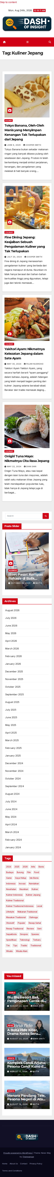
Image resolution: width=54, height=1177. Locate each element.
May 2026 (10, 633)
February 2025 (13, 748)
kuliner (35, 889)
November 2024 (14, 770)
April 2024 (11, 824)
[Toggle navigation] (27, 42)
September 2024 (14, 786)
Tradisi (24, 945)
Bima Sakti (39, 1039)
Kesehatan (11, 889)
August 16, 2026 (19, 1104)
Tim (8, 945)
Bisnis (41, 866)
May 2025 (10, 725)
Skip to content (8, 2)
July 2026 (10, 617)
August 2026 (12, 610)
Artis (33, 866)
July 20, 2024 (14, 257)
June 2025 (11, 717)
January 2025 (13, 755)
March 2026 (12, 648)
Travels (11, 993)
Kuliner (8, 120)
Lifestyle (10, 911)
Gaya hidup (20, 878)
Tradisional (36, 945)
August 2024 (12, 793)
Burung (20, 872)
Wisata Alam (21, 951)
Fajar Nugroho (34, 364)
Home (4, 1163)
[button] (50, 42)
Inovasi (22, 883)
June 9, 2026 (14, 145)
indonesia (10, 883)
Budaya (9, 872)
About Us (14, 1163)
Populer (21, 923)
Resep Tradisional (14, 928)
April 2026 (11, 640)
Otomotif (10, 923)
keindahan (34, 883)
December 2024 (14, 763)
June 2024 (11, 809)
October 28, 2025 (20, 583)
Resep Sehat (35, 923)
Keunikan (24, 889)
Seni (39, 928)
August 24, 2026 (19, 1006)
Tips (15, 945)
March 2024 (12, 832)
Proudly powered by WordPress (18, 1153)
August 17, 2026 (19, 1071)
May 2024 (11, 816)
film (29, 872)
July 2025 (10, 709)
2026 (25, 866)
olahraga (33, 917)
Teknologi (25, 940)
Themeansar (28, 1156)
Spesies (35, 934)
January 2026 (13, 663)
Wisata (9, 951)
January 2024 (13, 847)
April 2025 (11, 732)
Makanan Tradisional (27, 911)
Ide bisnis (34, 878)
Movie (10, 1025)
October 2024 (13, 778)
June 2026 (11, 625)
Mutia (38, 583)
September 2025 (14, 694)
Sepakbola (11, 934)
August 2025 (12, 702)
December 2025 (14, 671)
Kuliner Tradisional (15, 900)
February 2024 (13, 839)
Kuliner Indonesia (14, 895)
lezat (39, 906)
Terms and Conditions (12, 1170)
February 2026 (13, 656)
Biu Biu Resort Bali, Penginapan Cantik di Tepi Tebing (25, 1001)
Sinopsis (24, 934)
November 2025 (14, 679)
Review (30, 928)
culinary (9, 232)
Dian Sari (31, 466)
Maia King (38, 1006)
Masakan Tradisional (16, 917)
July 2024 (11, 801)
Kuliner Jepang (33, 895)
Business (12, 570)
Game (9, 878)
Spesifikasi (11, 940)
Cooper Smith (33, 145)
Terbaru (37, 940)
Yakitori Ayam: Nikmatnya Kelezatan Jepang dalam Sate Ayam (24, 353)
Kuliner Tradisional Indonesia (19, 906)
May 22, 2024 (14, 466)
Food (36, 872)
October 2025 (12, 686)
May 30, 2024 (14, 364)
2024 (8, 866)
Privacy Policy (36, 1163)
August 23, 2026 (19, 1039)
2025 (17, 866)
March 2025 (12, 740)
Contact (23, 1163)
